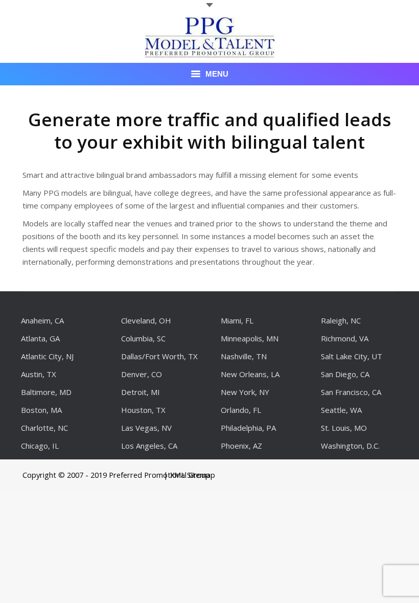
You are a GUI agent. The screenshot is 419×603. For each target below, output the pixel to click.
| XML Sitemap (189, 475)
